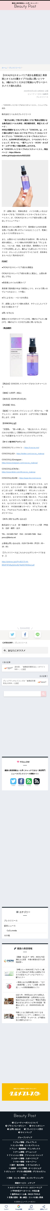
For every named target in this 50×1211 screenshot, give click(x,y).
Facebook (21, 785)
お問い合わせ (15, 1129)
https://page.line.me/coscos (30, 478)
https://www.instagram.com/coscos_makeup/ (20, 463)
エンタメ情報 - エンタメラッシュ (25, 1145)
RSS (36, 785)
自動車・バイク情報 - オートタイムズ (26, 1168)
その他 (7, 935)
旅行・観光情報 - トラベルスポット (25, 1165)
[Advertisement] (25, 37)
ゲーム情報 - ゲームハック (26, 1152)
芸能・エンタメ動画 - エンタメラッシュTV (25, 1178)
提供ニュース (10, 926)
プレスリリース (21, 643)
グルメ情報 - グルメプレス (26, 1142)
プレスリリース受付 (34, 1129)
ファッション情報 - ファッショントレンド (26, 1155)
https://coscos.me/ (31, 448)
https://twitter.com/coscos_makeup (30, 454)
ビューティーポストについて (26, 1123)
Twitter (13, 785)
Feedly (29, 785)
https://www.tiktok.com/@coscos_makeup (18, 472)
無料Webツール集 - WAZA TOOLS (26, 1194)
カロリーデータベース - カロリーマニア (26, 1188)
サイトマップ (26, 1132)
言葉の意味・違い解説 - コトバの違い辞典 (26, 1197)
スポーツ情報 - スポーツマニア (25, 1158)
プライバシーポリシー (17, 1126)
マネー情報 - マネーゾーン (26, 1162)
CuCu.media (12, 931)
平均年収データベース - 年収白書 (25, 1191)
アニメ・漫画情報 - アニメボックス (25, 1149)
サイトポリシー (38, 1126)
